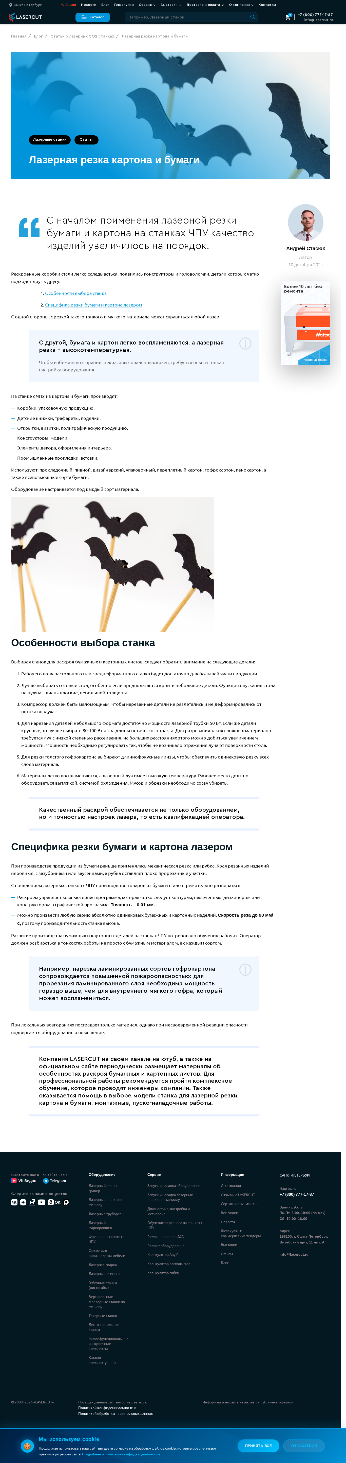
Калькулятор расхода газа (168, 1263)
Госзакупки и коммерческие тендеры (241, 1233)
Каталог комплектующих (102, 1360)
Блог (105, 5)
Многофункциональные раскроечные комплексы (108, 1343)
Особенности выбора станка (76, 293)
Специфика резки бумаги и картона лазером (93, 304)
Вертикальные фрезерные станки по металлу (107, 1301)
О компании (231, 1185)
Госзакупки (124, 5)
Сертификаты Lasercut (239, 1203)
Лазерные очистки (104, 1273)
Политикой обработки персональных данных (115, 1413)
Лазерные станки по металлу (105, 1202)
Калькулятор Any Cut (164, 1254)
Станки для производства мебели (107, 1253)
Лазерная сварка (103, 1264)
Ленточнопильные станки (104, 1327)
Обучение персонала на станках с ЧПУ (175, 1225)
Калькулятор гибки (163, 1272)
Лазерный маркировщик (100, 1225)
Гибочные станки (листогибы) (103, 1285)
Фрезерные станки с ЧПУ (106, 1239)
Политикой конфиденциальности (105, 1407)
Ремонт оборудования (165, 1245)
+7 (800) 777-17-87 (315, 15)
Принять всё (258, 1446)
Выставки (229, 1244)
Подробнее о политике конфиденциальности (121, 1454)
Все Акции (229, 1212)
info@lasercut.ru (318, 20)
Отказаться (304, 1446)
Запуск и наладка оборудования (173, 1185)
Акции (68, 5)
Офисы (227, 1253)
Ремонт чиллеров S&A (165, 1236)
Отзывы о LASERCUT (238, 1194)
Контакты (267, 5)
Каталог (97, 17)
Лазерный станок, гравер (103, 1188)
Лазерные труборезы (106, 1213)
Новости (88, 5)
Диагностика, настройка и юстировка (168, 1211)
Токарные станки (103, 1315)
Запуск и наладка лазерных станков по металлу (170, 1197)
